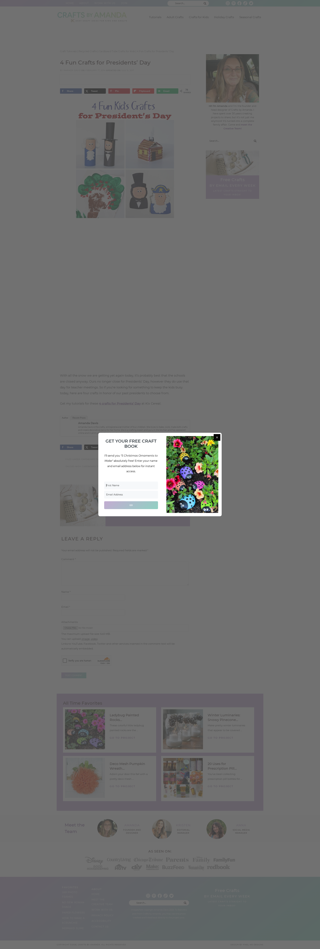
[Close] (217, 437)
